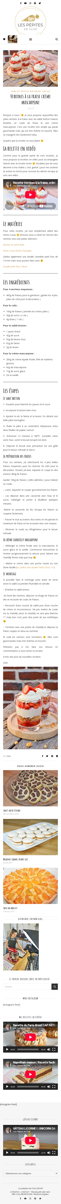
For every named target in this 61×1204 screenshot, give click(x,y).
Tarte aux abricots (10, 908)
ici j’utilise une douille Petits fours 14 (35, 567)
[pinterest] (35, 3)
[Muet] (48, 1049)
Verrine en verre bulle (13, 244)
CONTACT (25, 1192)
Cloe (8, 756)
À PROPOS (14, 1192)
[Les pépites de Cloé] (30, 20)
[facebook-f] (21, 3)
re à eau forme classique (18, 250)
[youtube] (25, 3)
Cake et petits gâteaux (26, 91)
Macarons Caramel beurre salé (15, 859)
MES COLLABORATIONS (22, 1194)
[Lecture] (7, 1049)
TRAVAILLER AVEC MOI (40, 1192)
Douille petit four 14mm (15, 266)
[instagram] (30, 3)
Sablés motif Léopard (11, 810)
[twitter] (40, 3)
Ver (4, 250)
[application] (30, 1037)
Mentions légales (41, 1194)
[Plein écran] (53, 1049)
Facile (46, 91)
